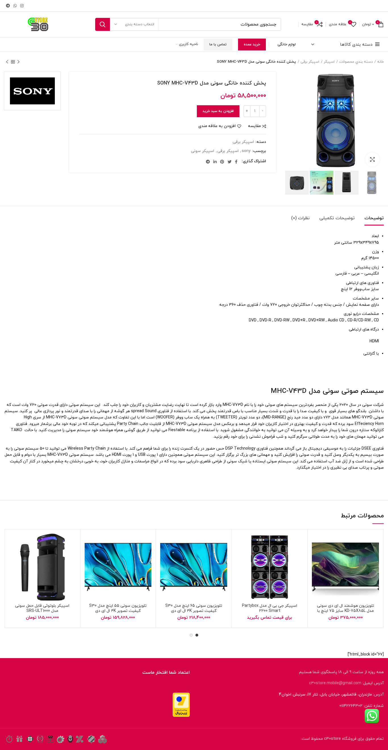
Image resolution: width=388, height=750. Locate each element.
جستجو (102, 24)
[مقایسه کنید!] (316, 555)
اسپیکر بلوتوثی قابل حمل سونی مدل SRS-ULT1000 (42, 608)
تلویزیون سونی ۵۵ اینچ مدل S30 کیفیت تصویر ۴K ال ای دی (118, 608)
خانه (380, 61)
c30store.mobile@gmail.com (335, 683)
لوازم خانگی (287, 44)
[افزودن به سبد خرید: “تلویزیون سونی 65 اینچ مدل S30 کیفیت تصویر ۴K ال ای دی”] (179, 555)
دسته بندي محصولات (356, 61)
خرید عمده (252, 44)
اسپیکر (329, 61)
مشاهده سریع (323, 568)
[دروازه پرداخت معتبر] (181, 704)
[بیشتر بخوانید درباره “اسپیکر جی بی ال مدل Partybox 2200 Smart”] (254, 555)
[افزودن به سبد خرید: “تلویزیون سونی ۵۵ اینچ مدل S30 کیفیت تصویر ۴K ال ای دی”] (103, 555)
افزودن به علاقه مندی (217, 126)
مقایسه (254, 126)
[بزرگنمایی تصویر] (372, 159)
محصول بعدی (7, 62)
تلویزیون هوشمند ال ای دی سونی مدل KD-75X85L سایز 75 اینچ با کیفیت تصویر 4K (345, 611)
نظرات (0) (300, 218)
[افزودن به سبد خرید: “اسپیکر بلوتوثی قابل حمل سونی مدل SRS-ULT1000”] (27, 555)
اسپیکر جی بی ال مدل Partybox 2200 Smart (269, 608)
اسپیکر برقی (310, 61)
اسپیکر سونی (202, 151)
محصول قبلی (18, 62)
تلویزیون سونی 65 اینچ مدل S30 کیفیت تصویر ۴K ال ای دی (193, 608)
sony (246, 151)
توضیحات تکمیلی (337, 218)
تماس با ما (218, 44)
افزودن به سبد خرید (218, 111)
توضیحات (374, 218)
